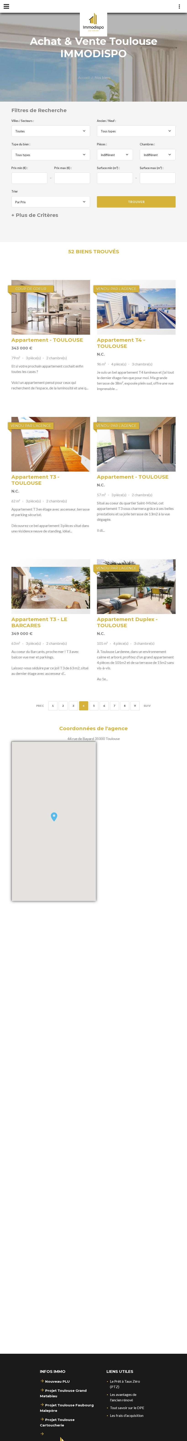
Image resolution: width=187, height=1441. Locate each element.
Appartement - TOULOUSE (47, 340)
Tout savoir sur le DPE (127, 1407)
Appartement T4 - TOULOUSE (121, 343)
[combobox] (50, 131)
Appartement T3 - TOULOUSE (35, 480)
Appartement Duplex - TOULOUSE (127, 622)
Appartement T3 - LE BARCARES (39, 622)
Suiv (147, 705)
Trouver (136, 202)
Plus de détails (50, 307)
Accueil (84, 77)
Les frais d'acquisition (126, 1415)
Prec (40, 705)
